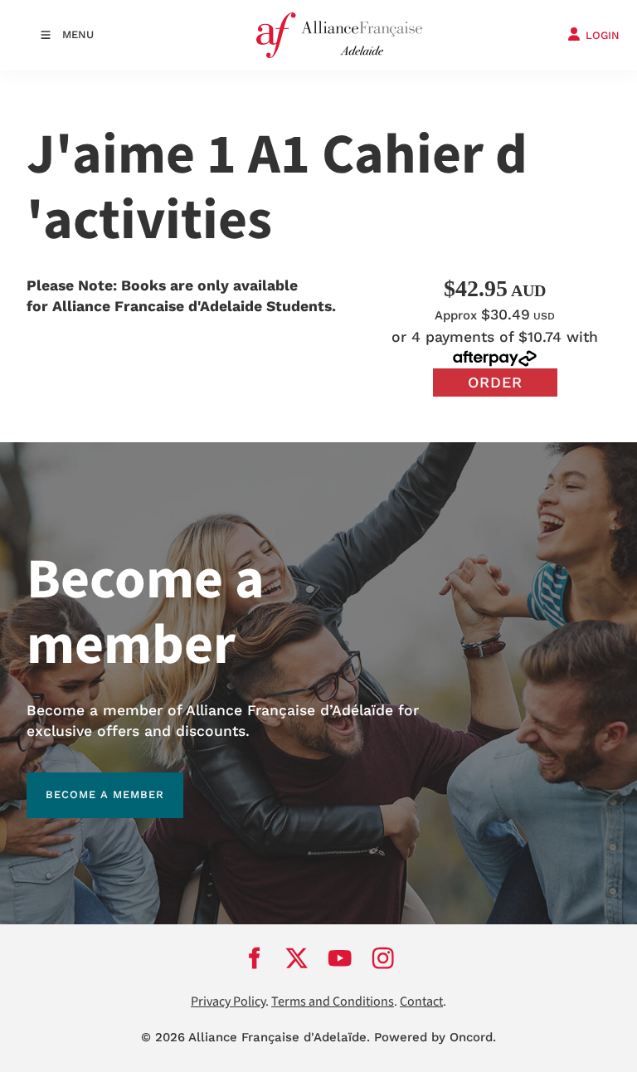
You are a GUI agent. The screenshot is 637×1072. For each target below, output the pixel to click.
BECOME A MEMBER (86, 782)
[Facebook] (254, 958)
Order (495, 382)
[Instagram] (383, 958)
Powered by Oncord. (435, 1037)
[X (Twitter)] (297, 958)
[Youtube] (340, 958)
